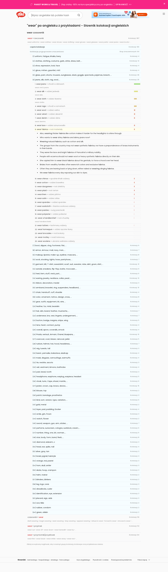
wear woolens (44, 241)
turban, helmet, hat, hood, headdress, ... (54, 344)
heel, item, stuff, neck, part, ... (48, 273)
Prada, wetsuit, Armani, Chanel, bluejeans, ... (55, 334)
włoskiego (54, 560)
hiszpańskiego (43, 560)
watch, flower (43, 418)
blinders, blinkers (43, 479)
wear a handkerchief (47, 218)
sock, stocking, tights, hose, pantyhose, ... (54, 259)
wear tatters (42, 225)
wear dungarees (44, 186)
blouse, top (41, 390)
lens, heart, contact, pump (48, 325)
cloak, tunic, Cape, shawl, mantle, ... (52, 381)
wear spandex (43, 202)
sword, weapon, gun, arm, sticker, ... (52, 423)
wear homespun (45, 229)
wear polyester (44, 214)
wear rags (41, 106)
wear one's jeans (42, 87)
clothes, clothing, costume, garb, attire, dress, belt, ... (58, 61)
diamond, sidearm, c (46, 442)
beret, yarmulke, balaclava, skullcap (52, 353)
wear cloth (41, 99)
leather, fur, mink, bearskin (47, 306)
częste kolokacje (37, 47)
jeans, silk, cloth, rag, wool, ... (47, 79)
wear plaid (42, 190)
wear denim (42, 118)
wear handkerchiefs (43, 221)
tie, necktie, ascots (44, 362)
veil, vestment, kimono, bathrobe (51, 367)
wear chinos (42, 178)
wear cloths (39, 102)
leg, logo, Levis (42, 484)
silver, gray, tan (42, 451)
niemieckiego (32, 560)
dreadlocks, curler (44, 489)
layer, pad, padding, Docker (49, 409)
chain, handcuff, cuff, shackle (49, 292)
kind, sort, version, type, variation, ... (52, 400)
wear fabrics (42, 129)
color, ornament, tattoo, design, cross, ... (54, 297)
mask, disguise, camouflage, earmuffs (53, 358)
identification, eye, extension (49, 493)
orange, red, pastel (44, 461)
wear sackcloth (44, 206)
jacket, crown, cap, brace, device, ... (51, 386)
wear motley (43, 237)
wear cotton (42, 182)
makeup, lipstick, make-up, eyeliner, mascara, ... (56, 255)
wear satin (42, 198)
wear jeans (41, 84)
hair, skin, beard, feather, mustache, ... (52, 311)
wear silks (39, 95)
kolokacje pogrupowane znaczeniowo (47, 51)
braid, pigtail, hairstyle (46, 456)
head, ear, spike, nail (45, 447)
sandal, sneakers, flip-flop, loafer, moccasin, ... (56, 269)
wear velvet (42, 114)
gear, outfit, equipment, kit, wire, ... (51, 301)
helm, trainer (41, 475)
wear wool (41, 110)
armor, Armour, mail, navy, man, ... (50, 250)
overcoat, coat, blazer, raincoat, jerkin (53, 339)
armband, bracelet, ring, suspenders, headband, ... (58, 287)
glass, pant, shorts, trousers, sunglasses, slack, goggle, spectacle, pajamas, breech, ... (73, 75)
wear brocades (44, 233)
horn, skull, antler (44, 465)
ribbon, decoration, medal (47, 283)
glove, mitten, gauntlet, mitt (48, 70)
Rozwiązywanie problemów (121, 560)
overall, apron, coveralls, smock (50, 329)
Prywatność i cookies (100, 560)
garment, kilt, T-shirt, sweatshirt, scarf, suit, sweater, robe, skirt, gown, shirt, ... (69, 264)
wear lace (41, 125)
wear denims (40, 121)
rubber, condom (43, 507)
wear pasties (43, 210)
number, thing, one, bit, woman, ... (51, 432)
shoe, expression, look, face (47, 65)
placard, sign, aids (44, 498)
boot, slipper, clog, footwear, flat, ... (50, 245)
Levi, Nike (40, 503)
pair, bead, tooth (44, 372)
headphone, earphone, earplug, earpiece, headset (58, 376)
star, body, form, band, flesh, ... (50, 437)
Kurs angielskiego (83, 560)
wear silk (40, 91)
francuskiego (64, 560)
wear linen (41, 194)
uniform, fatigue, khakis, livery (48, 56)
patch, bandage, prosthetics (49, 395)
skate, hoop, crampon (46, 470)
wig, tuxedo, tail (43, 348)
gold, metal (41, 404)
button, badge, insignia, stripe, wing (52, 320)
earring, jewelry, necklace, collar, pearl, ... (53, 278)
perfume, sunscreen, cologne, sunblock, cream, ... (58, 428)
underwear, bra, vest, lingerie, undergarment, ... (57, 315)
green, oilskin (42, 512)
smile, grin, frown (44, 414)
